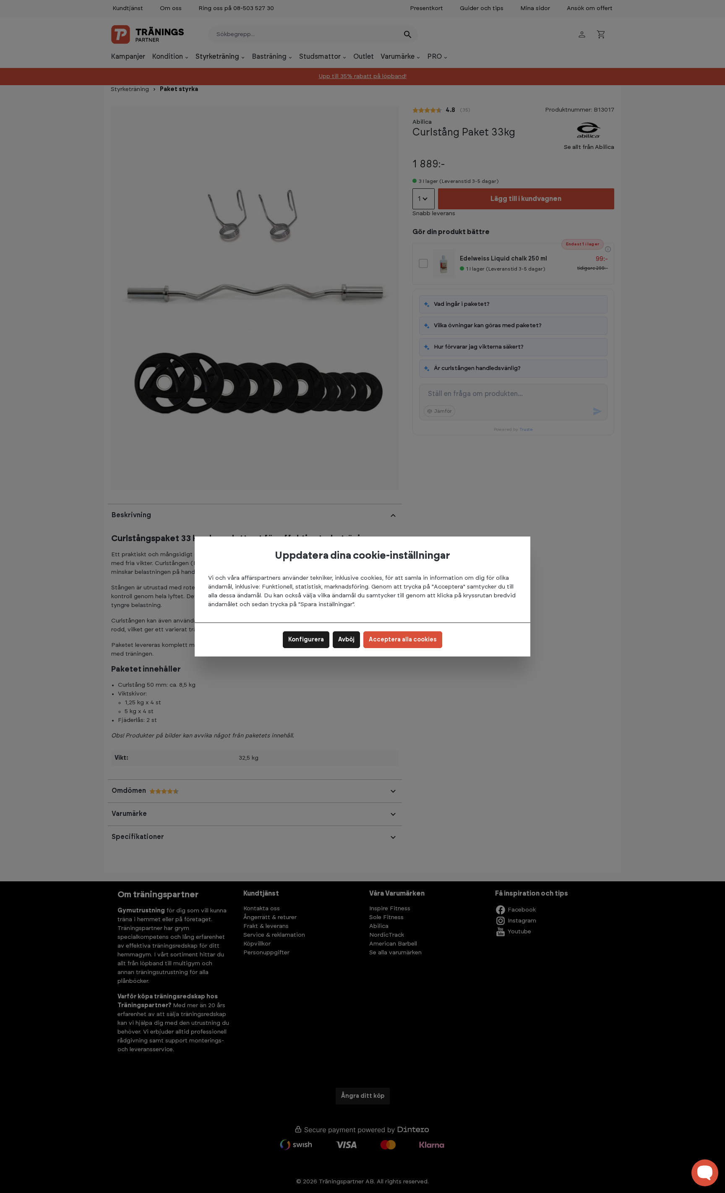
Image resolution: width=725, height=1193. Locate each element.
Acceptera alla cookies (403, 640)
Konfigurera (306, 640)
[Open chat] (704, 1172)
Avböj (346, 640)
